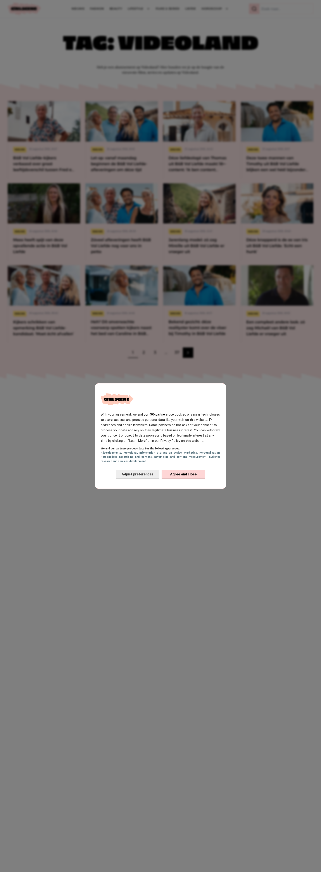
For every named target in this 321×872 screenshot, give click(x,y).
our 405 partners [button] (156, 414)
